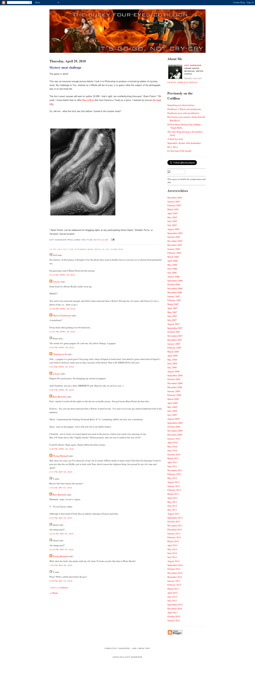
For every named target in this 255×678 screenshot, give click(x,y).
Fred (55, 255)
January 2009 (173, 391)
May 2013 (172, 501)
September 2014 (175, 565)
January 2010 (173, 438)
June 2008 (172, 363)
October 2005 (173, 237)
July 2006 (172, 272)
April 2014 (172, 545)
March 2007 (173, 304)
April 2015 (172, 592)
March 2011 (173, 458)
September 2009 (175, 422)
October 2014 (173, 568)
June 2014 (172, 553)
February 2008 (174, 347)
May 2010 (172, 446)
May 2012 (172, 478)
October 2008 (173, 379)
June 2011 (172, 466)
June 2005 (172, 221)
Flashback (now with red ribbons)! (183, 113)
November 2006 (174, 288)
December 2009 (174, 434)
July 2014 (172, 557)
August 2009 (173, 418)
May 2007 (172, 312)
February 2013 (174, 489)
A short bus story (175, 139)
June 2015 (172, 596)
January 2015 (173, 580)
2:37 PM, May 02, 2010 (60, 472)
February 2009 (174, 395)
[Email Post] (112, 239)
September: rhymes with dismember (184, 143)
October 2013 (173, 521)
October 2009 (173, 426)
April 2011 (172, 462)
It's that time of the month (179, 150)
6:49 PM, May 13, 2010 (60, 581)
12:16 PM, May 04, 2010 (61, 534)
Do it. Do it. (172, 147)
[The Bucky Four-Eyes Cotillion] (127, 52)
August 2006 (173, 276)
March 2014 (173, 541)
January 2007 (173, 296)
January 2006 (173, 248)
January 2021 (173, 620)
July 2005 (172, 225)
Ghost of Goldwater (62, 315)
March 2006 (173, 256)
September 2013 (175, 517)
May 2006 (172, 264)
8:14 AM (104, 240)
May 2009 (172, 407)
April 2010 (172, 442)
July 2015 (172, 600)
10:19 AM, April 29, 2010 (62, 275)
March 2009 (173, 399)
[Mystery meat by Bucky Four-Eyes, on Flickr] (82, 215)
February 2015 (174, 584)
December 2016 (174, 608)
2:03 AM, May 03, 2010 (60, 488)
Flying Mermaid (60, 455)
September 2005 (175, 233)
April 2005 (172, 213)
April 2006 (172, 260)
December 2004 (174, 197)
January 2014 (173, 533)
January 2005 (173, 201)
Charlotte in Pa (60, 354)
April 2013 (172, 497)
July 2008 (172, 367)
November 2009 (174, 430)
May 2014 (172, 549)
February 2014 (174, 537)
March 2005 (173, 209)
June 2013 (172, 505)
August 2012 (173, 482)
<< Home (53, 592)
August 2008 (173, 371)
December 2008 (174, 387)
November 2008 (174, 383)
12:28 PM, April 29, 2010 (62, 309)
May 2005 (172, 217)
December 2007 (174, 339)
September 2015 (175, 604)
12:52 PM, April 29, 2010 (62, 332)
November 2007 (174, 335)
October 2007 (173, 331)
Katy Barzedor (59, 396)
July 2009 (172, 414)
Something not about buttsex (181, 105)
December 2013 (174, 529)
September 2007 (175, 328)
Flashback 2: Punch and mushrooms (184, 109)
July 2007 (172, 320)
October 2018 (173, 616)
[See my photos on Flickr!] (176, 173)
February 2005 (174, 205)
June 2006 (172, 268)
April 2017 (172, 612)
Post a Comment (59, 588)
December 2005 (174, 244)
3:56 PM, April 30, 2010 (61, 390)
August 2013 (173, 513)
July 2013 (172, 509)
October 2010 (173, 454)
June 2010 (172, 450)
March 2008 (173, 351)
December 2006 (174, 292)
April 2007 (172, 308)
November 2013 (174, 525)
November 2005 (174, 241)
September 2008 (175, 375)
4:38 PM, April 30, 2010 (61, 449)
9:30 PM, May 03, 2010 (60, 518)
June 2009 (172, 410)
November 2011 (174, 470)
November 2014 (174, 572)
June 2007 (172, 316)
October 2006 (173, 284)
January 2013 (173, 486)
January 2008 (173, 343)
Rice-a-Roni (88, 100)
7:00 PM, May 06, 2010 (60, 565)
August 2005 (173, 229)
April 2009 (172, 403)
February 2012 (174, 474)
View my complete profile (182, 82)
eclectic (56, 281)
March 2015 (173, 588)
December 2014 (174, 576)
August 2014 (173, 561)
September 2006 (175, 280)
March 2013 (173, 493)
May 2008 (172, 359)
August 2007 (173, 324)
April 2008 (172, 355)
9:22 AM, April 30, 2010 (61, 367)
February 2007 (174, 300)
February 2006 (174, 252)
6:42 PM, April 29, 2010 (61, 347)
